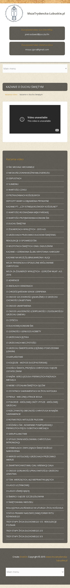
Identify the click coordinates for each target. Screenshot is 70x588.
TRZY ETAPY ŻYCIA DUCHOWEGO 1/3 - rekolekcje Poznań (31, 523)
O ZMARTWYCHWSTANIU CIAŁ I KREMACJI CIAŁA (30, 465)
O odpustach (13, 178)
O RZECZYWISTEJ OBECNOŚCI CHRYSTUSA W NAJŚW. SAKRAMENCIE (32, 412)
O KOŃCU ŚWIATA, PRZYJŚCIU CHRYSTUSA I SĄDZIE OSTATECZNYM (31, 369)
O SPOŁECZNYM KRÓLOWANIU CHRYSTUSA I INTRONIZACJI (28, 441)
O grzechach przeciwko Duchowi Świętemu (31, 234)
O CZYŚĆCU (12, 320)
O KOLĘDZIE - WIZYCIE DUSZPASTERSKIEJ (26, 362)
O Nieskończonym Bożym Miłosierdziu (28, 172)
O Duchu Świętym (16, 223)
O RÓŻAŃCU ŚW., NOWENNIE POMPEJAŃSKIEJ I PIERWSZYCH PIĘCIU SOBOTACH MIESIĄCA (29, 427)
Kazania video (11, 94)
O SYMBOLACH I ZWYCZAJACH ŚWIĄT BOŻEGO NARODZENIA (29, 449)
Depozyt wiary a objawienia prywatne (27, 201)
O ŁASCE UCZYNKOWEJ (17, 485)
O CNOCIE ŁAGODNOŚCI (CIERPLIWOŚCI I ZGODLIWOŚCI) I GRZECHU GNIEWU (34, 313)
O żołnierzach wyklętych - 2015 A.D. (26, 229)
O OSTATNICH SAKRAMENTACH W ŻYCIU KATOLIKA (31, 391)
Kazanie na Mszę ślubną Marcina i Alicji (28, 257)
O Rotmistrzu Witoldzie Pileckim (24, 419)
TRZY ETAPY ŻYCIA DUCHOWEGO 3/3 (24, 536)
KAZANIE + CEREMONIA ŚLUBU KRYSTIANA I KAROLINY (33, 251)
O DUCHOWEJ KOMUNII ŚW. (20, 325)
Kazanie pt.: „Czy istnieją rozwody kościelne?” (32, 206)
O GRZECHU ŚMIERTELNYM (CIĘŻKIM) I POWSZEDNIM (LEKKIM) (32, 350)
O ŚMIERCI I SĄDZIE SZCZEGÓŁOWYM (25, 496)
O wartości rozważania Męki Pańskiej (27, 212)
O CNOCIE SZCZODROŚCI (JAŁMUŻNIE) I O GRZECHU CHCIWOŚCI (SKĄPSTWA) (32, 298)
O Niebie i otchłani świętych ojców (25, 385)
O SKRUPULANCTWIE (16, 433)
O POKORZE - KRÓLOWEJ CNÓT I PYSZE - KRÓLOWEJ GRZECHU (32, 404)
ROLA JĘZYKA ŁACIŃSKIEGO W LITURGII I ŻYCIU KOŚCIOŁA (34, 507)
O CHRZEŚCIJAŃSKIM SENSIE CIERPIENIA (26, 291)
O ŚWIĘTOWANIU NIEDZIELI (19, 502)
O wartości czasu (16, 189)
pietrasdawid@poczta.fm (37, 34)
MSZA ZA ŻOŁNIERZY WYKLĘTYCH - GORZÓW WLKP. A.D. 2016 (34, 273)
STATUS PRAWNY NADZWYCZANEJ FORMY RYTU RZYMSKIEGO (30, 515)
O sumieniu (12, 184)
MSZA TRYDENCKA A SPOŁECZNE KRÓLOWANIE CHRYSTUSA (30, 264)
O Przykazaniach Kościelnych (23, 195)
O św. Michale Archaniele (20, 167)
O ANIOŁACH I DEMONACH (19, 285)
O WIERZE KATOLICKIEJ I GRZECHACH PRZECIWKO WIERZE (31, 458)
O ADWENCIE (12, 280)
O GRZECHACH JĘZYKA (17, 337)
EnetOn (24, 556)
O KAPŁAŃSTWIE (14, 356)
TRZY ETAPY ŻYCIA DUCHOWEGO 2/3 (24, 530)
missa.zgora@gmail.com (37, 49)
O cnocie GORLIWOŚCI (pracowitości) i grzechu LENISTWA (32, 472)
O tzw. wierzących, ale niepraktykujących (30, 479)
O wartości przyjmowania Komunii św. (28, 217)
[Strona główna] (35, 12)
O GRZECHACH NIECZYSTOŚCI (21, 342)
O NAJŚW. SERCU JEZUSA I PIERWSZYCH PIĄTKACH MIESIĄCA (31, 378)
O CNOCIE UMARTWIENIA (18, 305)
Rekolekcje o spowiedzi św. (21, 240)
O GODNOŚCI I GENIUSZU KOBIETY (23, 331)
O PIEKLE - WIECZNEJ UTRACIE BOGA (24, 396)
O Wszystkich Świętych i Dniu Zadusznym (29, 246)
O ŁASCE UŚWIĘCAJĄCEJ (18, 490)
